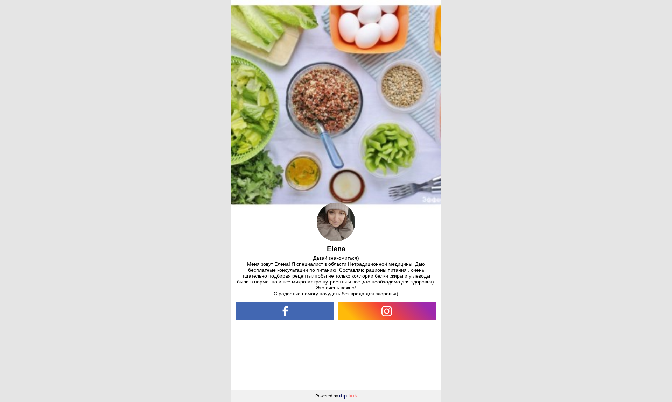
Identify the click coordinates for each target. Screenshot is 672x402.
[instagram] (387, 311)
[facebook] (285, 311)
